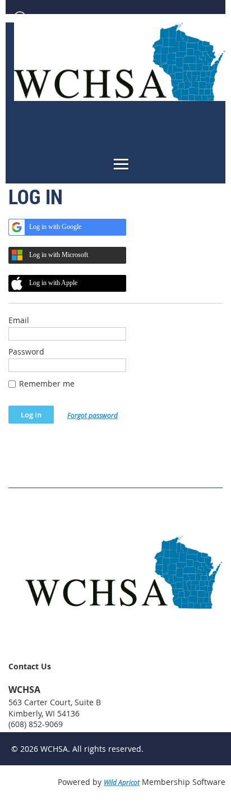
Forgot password (92, 415)
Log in (40, 16)
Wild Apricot (122, 782)
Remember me (47, 383)
